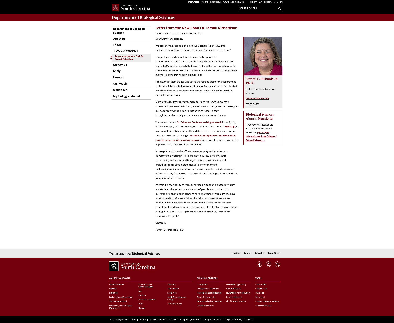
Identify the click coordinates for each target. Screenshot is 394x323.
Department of (143, 17)
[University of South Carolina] (132, 266)
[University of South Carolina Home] (131, 8)
